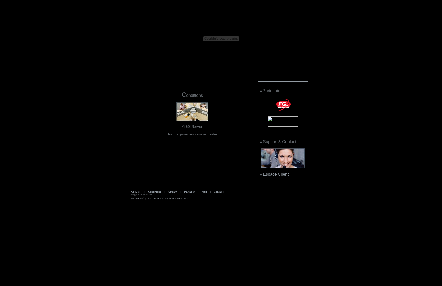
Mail (204, 191)
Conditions (154, 191)
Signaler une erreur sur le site (170, 198)
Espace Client (275, 174)
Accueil (135, 191)
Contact (218, 191)
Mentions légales (141, 198)
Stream (172, 191)
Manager (189, 191)
